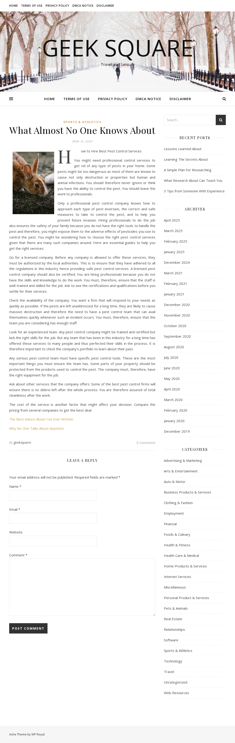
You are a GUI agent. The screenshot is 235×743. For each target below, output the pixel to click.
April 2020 (172, 389)
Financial (170, 524)
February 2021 (175, 283)
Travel (169, 671)
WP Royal (38, 734)
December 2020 (177, 304)
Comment (18, 555)
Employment (174, 513)
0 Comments (146, 442)
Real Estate (173, 619)
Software (171, 640)
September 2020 (177, 336)
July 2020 (171, 357)
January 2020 (174, 420)
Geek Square (117, 47)
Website (15, 532)
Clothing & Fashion (178, 502)
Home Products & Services (185, 566)
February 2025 (175, 241)
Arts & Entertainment (181, 471)
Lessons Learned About (182, 148)
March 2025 (173, 230)
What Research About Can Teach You (193, 180)
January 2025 (174, 252)
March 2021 (173, 273)
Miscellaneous (175, 587)
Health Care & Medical (181, 555)
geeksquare (22, 442)
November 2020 (177, 315)
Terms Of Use (31, 6)
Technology (173, 661)
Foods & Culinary (177, 534)
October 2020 (175, 325)
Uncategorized (175, 682)
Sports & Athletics (82, 122)
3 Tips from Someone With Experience (194, 191)
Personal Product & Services (186, 597)
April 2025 (172, 220)
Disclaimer (105, 6)
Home (13, 6)
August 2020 (174, 347)
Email (14, 509)
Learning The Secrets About (186, 159)
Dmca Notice (83, 6)
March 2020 (173, 399)
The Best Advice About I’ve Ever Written (41, 419)
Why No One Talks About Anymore (36, 428)
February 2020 (175, 410)
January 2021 (174, 294)
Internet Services (177, 576)
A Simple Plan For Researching (187, 170)
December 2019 (177, 431)
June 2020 (172, 368)
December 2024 (177, 262)
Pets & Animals (176, 608)
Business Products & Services (187, 492)
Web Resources (176, 692)
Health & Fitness (177, 545)
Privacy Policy (57, 6)
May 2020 (172, 378)
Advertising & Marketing (183, 460)
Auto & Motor (174, 481)
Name (15, 486)
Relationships (174, 629)
